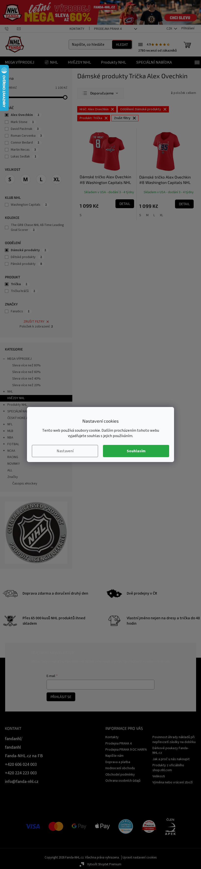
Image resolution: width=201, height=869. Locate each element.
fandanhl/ (13, 739)
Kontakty (77, 29)
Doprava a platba (117, 762)
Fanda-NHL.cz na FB (24, 756)
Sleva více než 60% (26, 372)
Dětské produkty (26, 257)
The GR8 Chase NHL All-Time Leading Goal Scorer (37, 227)
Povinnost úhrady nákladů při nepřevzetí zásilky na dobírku (174, 739)
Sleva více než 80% (26, 365)
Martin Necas (23, 149)
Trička (19, 284)
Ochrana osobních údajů (122, 780)
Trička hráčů (23, 291)
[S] (10, 179)
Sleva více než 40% (26, 378)
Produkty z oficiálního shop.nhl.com (168, 767)
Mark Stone (22, 122)
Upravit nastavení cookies (140, 857)
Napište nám (114, 755)
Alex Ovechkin (25, 115)
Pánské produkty (26, 263)
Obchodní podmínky (120, 774)
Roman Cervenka (26, 135)
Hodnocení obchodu (120, 768)
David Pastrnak (25, 128)
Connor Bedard (25, 142)
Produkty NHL (17, 404)
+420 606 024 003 (21, 764)
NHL (10, 391)
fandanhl (13, 747)
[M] (25, 179)
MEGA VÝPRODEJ (19, 358)
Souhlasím (136, 451)
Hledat (122, 44)
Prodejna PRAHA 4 (107, 29)
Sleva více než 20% (26, 385)
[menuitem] (19, 62)
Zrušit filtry (34, 321)
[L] (41, 179)
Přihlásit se (60, 697)
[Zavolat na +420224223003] (11, 28)
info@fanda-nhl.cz (21, 782)
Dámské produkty (28, 250)
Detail (124, 204)
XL (161, 215)
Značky (12, 476)
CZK (169, 28)
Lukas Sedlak (23, 156)
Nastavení (65, 451)
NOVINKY (13, 463)
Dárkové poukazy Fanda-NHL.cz (170, 750)
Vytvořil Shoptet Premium (104, 864)
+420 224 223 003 (21, 773)
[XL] (57, 179)
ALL (9, 470)
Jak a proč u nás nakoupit (170, 759)
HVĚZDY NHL (16, 398)
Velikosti (158, 776)
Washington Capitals (29, 204)
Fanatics (20, 311)
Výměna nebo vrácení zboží (172, 782)
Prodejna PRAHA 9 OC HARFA (126, 749)
